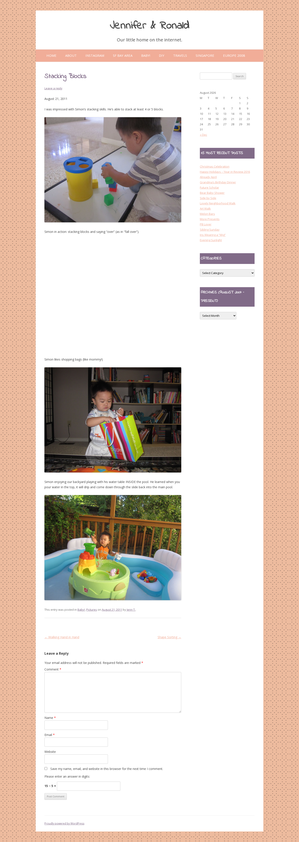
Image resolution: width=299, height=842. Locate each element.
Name (50, 718)
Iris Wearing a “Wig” (213, 235)
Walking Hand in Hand (61, 637)
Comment (52, 669)
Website (50, 752)
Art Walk (205, 208)
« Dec (203, 135)
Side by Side (208, 198)
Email (49, 735)
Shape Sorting (169, 637)
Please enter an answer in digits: (67, 776)
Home (51, 55)
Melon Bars (207, 214)
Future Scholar (209, 187)
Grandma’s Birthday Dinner (218, 182)
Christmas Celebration (214, 166)
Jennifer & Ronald (149, 26)
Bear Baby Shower (212, 193)
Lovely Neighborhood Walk (218, 203)
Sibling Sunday (210, 230)
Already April (208, 177)
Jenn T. (131, 610)
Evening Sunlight (211, 240)
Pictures (91, 610)
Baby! (81, 610)
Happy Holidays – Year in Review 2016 (225, 172)
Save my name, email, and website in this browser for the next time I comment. (106, 769)
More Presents (210, 219)
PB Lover (205, 224)
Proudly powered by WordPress (64, 823)
